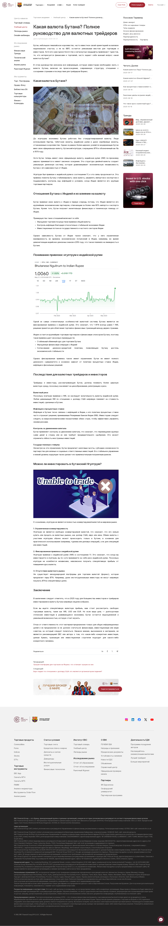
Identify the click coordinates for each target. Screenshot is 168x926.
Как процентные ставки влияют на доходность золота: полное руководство (138, 87)
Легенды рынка (21, 31)
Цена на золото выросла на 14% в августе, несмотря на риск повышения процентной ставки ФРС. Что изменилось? (144, 131)
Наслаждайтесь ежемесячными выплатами (142, 752)
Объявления (106, 763)
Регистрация (136, 5)
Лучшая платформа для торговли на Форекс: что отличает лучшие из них (63, 664)
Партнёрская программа (111, 795)
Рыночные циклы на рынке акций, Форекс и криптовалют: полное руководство (138, 95)
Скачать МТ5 (19, 781)
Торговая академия (41, 17)
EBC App (17, 773)
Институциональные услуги (52, 764)
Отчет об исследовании (84, 767)
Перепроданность (130, 37)
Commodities (19, 744)
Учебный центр (20, 27)
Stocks (17, 756)
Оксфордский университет (107, 790)
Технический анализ (19, 59)
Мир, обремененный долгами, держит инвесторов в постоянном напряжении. (144, 121)
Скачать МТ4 (19, 777)
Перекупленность (130, 40)
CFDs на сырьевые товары (134, 25)
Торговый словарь (22, 23)
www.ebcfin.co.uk (144, 829)
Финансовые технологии (54, 769)
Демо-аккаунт (129, 22)
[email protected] (118, 862)
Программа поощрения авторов (141, 745)
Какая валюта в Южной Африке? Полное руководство (138, 78)
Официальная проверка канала (111, 772)
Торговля (39, 5)
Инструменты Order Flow (24, 792)
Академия (51, 5)
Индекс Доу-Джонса (131, 34)
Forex (16, 748)
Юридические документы (112, 752)
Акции (68, 5)
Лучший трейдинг (138, 758)
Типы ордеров (129, 28)
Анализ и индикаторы (23, 789)
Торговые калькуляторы (20, 94)
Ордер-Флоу (19, 85)
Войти (150, 5)
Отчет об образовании (83, 763)
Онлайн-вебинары (22, 35)
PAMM (16, 785)
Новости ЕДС (107, 760)
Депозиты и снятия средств (52, 753)
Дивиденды (49, 759)
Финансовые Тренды (19, 52)
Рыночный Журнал (22, 69)
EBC (20, 914)
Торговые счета (51, 744)
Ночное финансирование (133, 31)
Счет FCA (121, 5)
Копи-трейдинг (79, 5)
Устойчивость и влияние (111, 756)
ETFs (16, 760)
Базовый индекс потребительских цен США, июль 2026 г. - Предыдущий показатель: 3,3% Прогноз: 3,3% (143, 152)
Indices (17, 752)
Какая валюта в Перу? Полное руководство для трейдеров (138, 70)
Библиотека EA (20, 89)
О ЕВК (59, 5)
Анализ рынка (20, 64)
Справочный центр (109, 767)
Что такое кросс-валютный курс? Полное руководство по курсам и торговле (138, 104)
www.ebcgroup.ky (129, 832)
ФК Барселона (107, 785)
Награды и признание (110, 748)
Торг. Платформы (22, 81)
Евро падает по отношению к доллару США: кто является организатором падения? (67, 671)
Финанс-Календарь (19, 101)
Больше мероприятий (140, 762)
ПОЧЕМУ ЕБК (106, 744)
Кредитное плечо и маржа (55, 748)
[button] (160, 919)
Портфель (144, 40)
